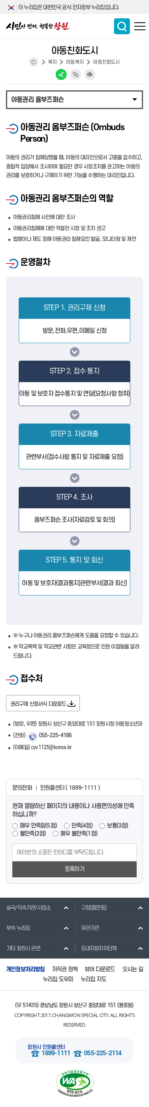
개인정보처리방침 (25, 969)
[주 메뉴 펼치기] (140, 26)
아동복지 (75, 62)
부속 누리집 (18, 928)
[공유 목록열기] (61, 74)
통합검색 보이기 (122, 26)
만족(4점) (82, 825)
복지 (52, 62)
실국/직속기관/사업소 (28, 908)
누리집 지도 (93, 979)
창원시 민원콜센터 (46, 1047)
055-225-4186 (55, 735)
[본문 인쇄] (89, 74)
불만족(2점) (33, 833)
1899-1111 (55, 1053)
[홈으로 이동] (38, 26)
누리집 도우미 (58, 979)
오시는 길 (132, 969)
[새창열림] (74, 1083)
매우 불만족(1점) (78, 833)
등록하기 (74, 869)
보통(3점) (117, 825)
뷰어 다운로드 (100, 969)
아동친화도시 (106, 62)
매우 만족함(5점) (38, 825)
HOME (34, 62)
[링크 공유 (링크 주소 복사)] (75, 74)
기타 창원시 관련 (23, 948)
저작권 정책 (64, 969)
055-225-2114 (102, 1053)
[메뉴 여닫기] (74, 99)
